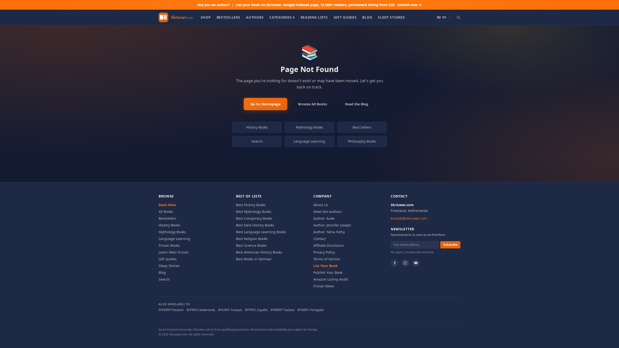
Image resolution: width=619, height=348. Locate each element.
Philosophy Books (362, 141)
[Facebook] (394, 263)
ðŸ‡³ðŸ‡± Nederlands (200, 310)
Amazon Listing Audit (330, 279)
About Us (320, 205)
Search (257, 141)
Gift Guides (345, 17)
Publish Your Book (327, 272)
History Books (257, 127)
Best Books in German (254, 259)
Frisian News (323, 286)
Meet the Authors (327, 211)
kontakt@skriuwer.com (409, 218)
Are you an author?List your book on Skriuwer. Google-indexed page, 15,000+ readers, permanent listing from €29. (310, 4)
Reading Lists (314, 17)
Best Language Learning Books (261, 232)
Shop (206, 17)
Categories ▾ (282, 17)
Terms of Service (326, 259)
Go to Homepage (265, 104)
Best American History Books (259, 252)
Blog (367, 17)
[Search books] (458, 17)
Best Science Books (251, 245)
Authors (255, 17)
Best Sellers (362, 127)
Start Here (167, 205)
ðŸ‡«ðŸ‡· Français (230, 310)
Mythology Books (309, 127)
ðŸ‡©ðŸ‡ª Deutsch (171, 310)
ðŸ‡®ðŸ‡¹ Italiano (283, 310)
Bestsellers (228, 17)
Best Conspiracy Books (254, 218)
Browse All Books (312, 104)
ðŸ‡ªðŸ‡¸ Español (256, 310)
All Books (166, 211)
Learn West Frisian (174, 252)
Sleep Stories (391, 17)
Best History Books (251, 205)
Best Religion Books (252, 238)
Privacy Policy (324, 252)
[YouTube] (416, 263)
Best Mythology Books (253, 211)
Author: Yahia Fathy (329, 232)
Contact (319, 238)
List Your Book (325, 265)
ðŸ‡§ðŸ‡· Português (310, 310)
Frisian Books (169, 245)
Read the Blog (356, 104)
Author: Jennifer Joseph (332, 225)
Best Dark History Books (255, 225)
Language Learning (309, 141)
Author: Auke (323, 218)
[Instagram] (405, 263)
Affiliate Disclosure (328, 245)
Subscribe (450, 245)
